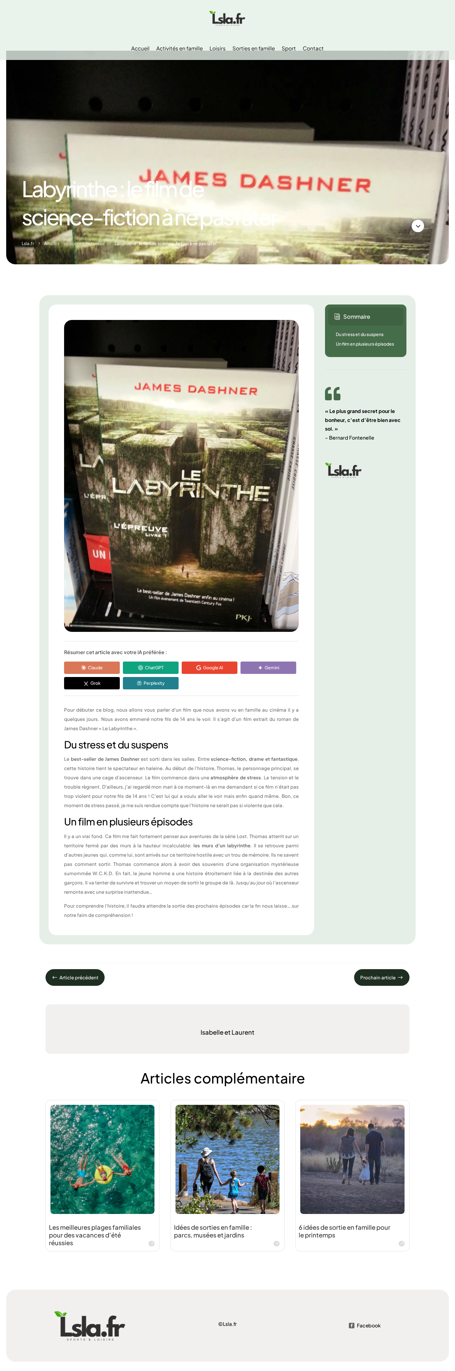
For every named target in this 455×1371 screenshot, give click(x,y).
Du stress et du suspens (360, 334)
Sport (289, 48)
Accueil (140, 48)
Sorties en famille (253, 48)
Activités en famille (179, 48)
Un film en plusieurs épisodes (365, 344)
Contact (313, 48)
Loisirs (218, 48)
